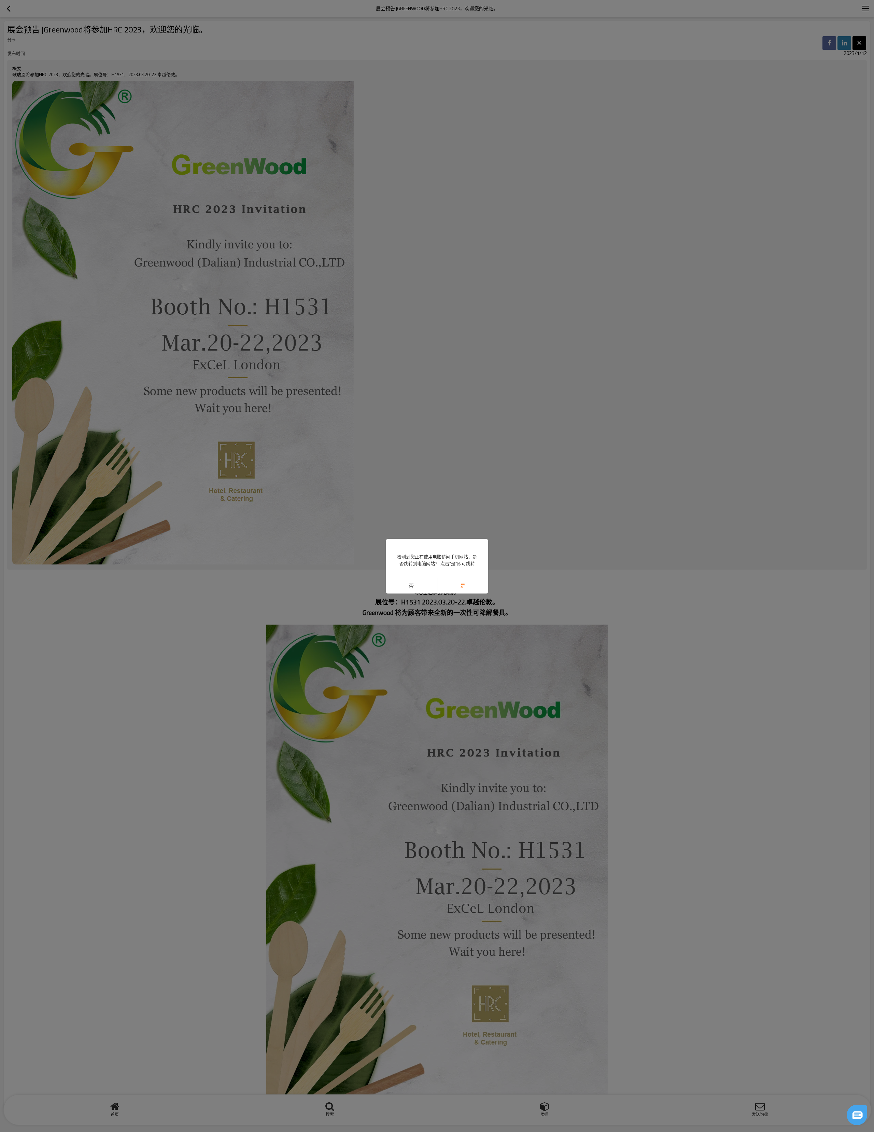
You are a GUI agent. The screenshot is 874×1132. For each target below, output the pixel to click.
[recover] (857, 1115)
